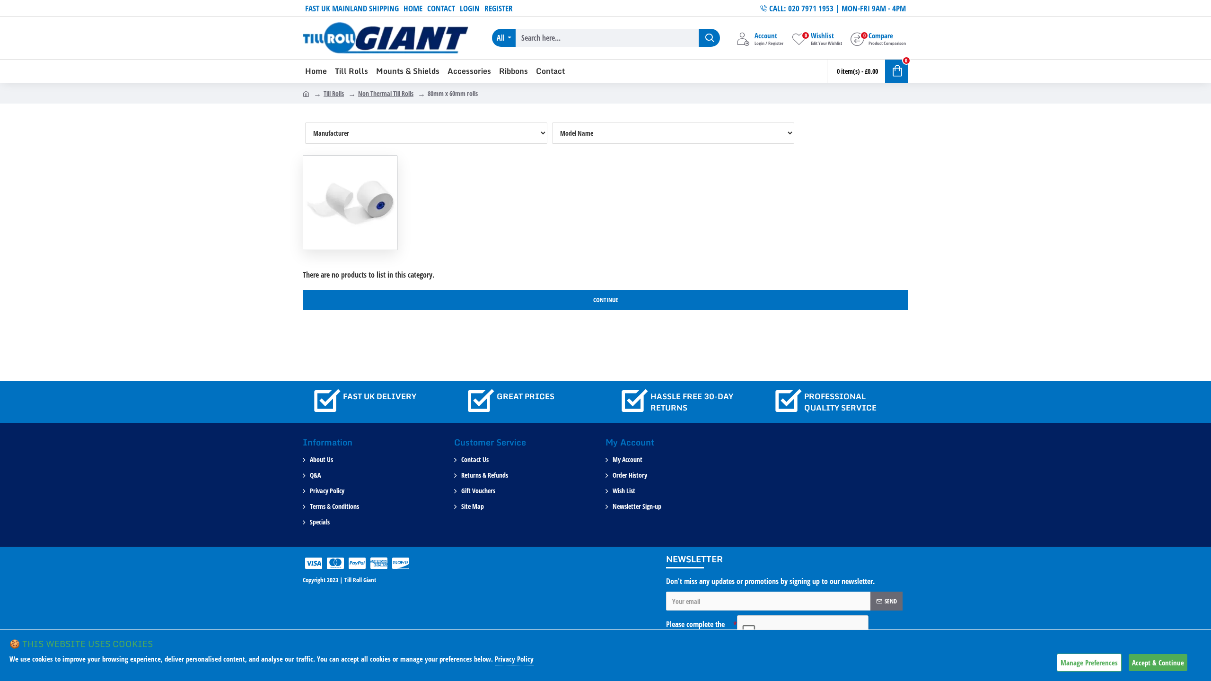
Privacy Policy (514, 659)
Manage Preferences (1089, 662)
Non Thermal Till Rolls (385, 93)
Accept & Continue (1158, 662)
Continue (605, 300)
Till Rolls (334, 93)
